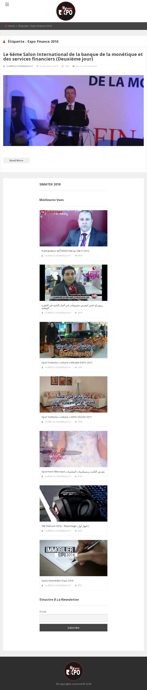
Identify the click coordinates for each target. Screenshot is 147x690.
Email (42, 611)
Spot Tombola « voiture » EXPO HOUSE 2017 (67, 417)
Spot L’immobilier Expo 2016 (57, 580)
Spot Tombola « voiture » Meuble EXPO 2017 (67, 362)
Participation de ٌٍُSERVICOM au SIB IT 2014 (65, 251)
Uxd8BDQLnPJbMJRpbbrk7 (19, 66)
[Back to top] (134, 681)
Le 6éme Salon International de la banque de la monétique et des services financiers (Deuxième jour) (73, 56)
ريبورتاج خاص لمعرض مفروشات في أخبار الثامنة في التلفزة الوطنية (72, 307)
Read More (16, 160)
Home (11, 26)
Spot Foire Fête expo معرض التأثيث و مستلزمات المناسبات (73, 471)
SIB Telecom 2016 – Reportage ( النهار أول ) (65, 526)
